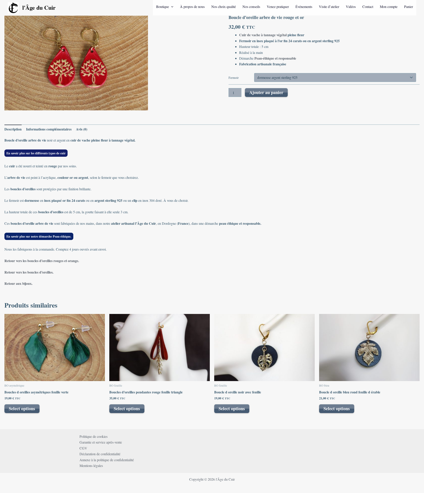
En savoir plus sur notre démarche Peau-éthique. (38, 236)
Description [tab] (13, 129)
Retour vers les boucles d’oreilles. (28, 272)
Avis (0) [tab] (81, 129)
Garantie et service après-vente (101, 442)
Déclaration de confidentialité (100, 453)
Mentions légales (91, 465)
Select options (22, 408)
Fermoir (234, 78)
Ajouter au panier (266, 92)
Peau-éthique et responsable (275, 58)
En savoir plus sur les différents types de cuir (36, 153)
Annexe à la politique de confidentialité (107, 459)
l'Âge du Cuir (39, 7)
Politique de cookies (94, 436)
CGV (83, 448)
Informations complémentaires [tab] (49, 129)
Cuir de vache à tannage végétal (263, 34)
